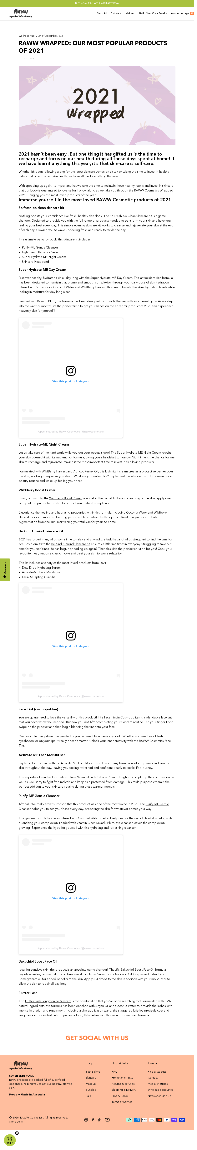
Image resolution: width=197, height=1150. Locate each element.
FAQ (114, 1071)
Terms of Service (122, 1102)
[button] (10, 1140)
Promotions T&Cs (122, 1077)
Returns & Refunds (123, 1084)
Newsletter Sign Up (159, 1096)
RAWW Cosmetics (31, 1117)
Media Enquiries (158, 1084)
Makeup (91, 1084)
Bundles (91, 1090)
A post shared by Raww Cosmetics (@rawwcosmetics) (71, 431)
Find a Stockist (157, 1071)
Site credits (16, 1121)
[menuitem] (103, 13)
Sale (88, 1096)
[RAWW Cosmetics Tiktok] (99, 1120)
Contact (153, 1077)
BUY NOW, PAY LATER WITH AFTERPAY (97, 3)
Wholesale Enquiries (160, 1090)
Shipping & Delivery (124, 1090)
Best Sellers (93, 1071)
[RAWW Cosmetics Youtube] (107, 1120)
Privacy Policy (120, 1096)
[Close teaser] (17, 1133)
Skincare (91, 1077)
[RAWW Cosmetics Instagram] (86, 1120)
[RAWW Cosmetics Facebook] (93, 1120)
